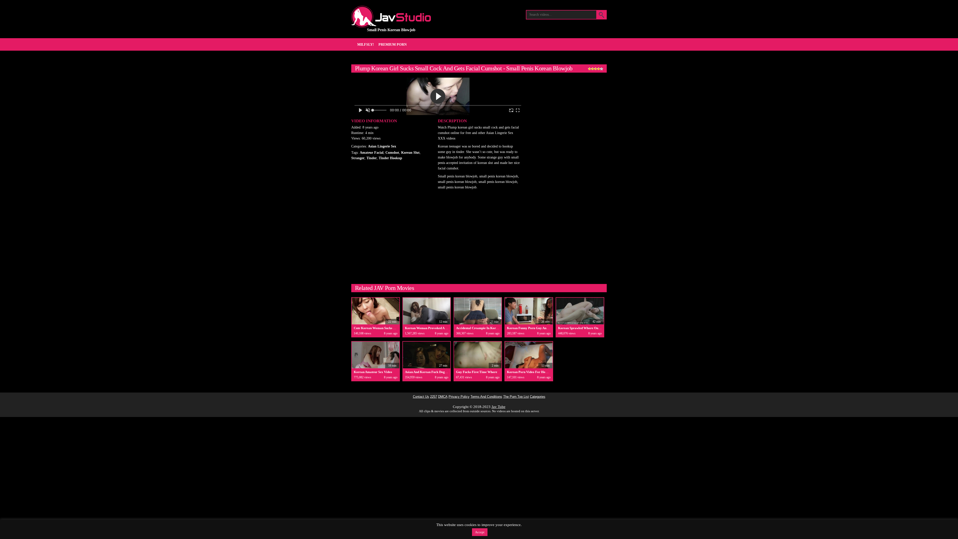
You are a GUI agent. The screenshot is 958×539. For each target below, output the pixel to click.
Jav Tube (498, 407)
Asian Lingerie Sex (382, 146)
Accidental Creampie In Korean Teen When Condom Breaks (498, 328)
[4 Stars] (598, 68)
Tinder (371, 158)
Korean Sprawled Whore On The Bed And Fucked (593, 328)
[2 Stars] (592, 68)
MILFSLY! (365, 44)
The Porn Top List (516, 397)
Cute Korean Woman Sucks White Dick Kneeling (388, 328)
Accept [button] (479, 532)
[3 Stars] (595, 68)
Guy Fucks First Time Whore (476, 372)
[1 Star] (589, 68)
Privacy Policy (459, 397)
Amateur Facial (371, 152)
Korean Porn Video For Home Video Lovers (538, 372)
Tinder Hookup (390, 158)
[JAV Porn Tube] (391, 17)
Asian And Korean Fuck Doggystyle (430, 372)
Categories (537, 397)
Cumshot (392, 152)
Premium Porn (392, 44)
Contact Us (421, 397)
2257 (433, 397)
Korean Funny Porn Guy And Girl (531, 328)
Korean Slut (410, 152)
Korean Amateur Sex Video (373, 372)
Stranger (357, 158)
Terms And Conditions (486, 397)
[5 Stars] (601, 68)
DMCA (443, 397)
